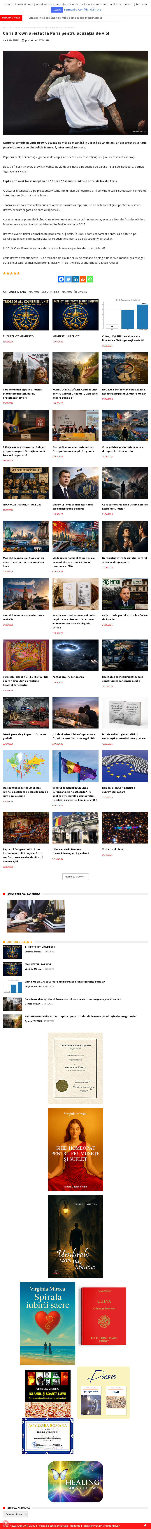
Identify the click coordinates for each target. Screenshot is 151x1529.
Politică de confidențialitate (53, 1525)
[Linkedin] (75, 279)
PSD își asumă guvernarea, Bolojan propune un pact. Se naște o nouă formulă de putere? (24, 451)
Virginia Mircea (33, 951)
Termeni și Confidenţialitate (82, 9)
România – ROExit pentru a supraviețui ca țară (118, 789)
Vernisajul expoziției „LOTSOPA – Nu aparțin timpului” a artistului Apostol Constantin (25, 681)
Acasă (5, 27)
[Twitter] (68, 279)
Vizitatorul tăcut (112, 849)
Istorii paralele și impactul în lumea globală (24, 736)
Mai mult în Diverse (74, 291)
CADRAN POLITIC (26, 1525)
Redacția (75, 1525)
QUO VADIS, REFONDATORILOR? (22, 504)
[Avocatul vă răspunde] (36, 916)
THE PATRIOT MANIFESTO (18, 336)
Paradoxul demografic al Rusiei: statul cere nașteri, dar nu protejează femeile (22, 393)
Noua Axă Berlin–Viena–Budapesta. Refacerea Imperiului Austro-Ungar (124, 391)
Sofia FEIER (12, 40)
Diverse (16, 27)
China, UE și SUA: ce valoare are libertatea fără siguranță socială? (123, 338)
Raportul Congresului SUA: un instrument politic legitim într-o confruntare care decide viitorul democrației (23, 855)
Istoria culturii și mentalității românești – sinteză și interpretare (123, 736)
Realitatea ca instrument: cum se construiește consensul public (122, 679)
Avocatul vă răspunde (23, 894)
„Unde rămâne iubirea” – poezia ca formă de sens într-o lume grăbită (73, 736)
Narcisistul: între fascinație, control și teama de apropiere (124, 560)
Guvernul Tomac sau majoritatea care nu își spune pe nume (72, 506)
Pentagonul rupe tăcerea (68, 676)
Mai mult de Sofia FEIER (44, 291)
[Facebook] (61, 279)
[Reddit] (83, 279)
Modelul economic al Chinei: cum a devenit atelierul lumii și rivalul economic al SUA (73, 562)
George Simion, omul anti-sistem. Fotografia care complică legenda (73, 449)
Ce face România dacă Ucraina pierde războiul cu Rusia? (125, 506)
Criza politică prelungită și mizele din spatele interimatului (123, 449)
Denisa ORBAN (33, 1003)
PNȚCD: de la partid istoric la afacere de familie (125, 617)
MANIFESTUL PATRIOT (65, 336)
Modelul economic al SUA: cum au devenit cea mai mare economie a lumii (73, 17)
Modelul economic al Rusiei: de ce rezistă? (23, 617)
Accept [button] (57, 9)
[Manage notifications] (6, 1523)
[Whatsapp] (90, 279)
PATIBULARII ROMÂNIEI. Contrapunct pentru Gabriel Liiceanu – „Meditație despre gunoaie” (75, 393)
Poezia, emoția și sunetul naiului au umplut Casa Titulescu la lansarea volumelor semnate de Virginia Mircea (74, 621)
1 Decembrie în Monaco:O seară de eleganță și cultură (70, 851)
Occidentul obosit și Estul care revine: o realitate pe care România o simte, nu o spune (25, 792)
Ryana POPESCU (33, 1021)
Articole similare (14, 291)
